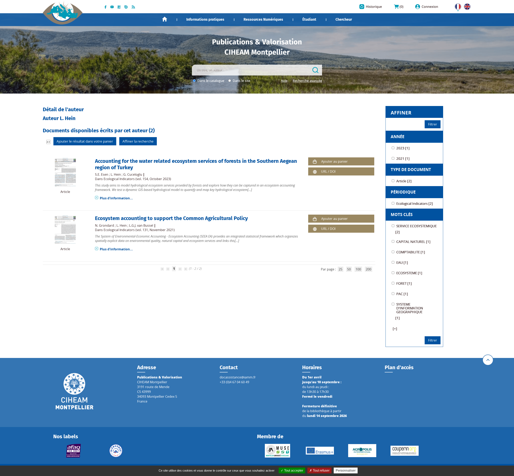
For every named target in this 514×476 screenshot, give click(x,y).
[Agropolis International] (362, 450)
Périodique (403, 192)
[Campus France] (116, 451)
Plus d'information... (116, 198)
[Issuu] (126, 6)
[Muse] (277, 451)
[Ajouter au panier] (315, 161)
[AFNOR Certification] (73, 451)
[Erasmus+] (319, 451)
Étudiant (309, 19)
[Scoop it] (119, 6)
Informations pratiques (205, 19)
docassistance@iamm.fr (238, 377)
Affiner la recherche (138, 141)
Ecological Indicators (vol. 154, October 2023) (137, 179)
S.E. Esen (101, 174)
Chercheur (344, 19)
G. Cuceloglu (132, 174)
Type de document (411, 169)
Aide (284, 80)
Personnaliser (346, 470)
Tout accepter (293, 470)
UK (466, 6)
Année (397, 136)
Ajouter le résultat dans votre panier (85, 141)
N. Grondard (104, 225)
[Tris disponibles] (48, 142)
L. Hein (116, 174)
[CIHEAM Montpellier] (74, 391)
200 (368, 269)
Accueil (165, 19)
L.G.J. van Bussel (141, 225)
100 (358, 269)
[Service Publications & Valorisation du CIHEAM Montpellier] (63, 10)
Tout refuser (320, 470)
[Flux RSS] (133, 6)
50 (349, 269)
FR (456, 6)
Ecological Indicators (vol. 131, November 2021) (139, 230)
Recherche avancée (307, 80)
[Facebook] (105, 6)
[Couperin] (404, 451)
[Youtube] (112, 6)
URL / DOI (328, 171)
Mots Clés (402, 214)
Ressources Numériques (263, 19)
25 (340, 269)
